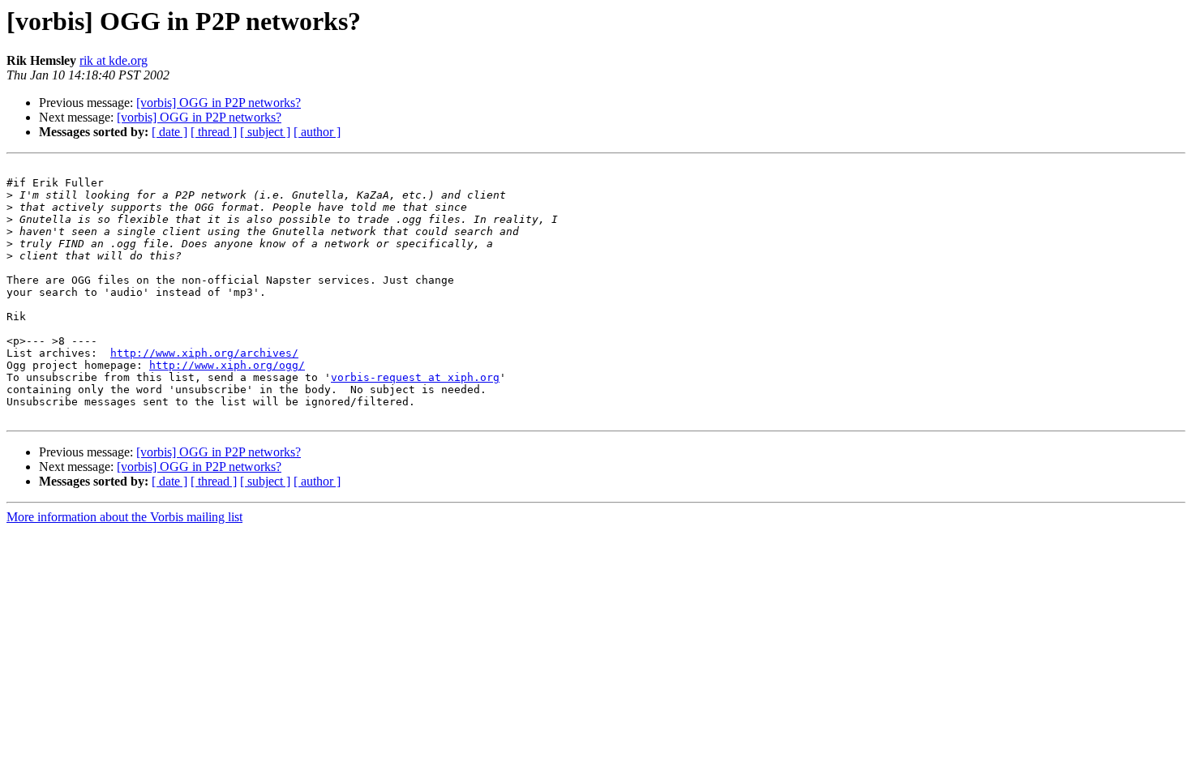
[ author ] (317, 132)
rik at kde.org (113, 60)
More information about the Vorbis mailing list (124, 517)
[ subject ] (265, 132)
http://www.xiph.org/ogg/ (227, 365)
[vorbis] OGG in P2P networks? (218, 102)
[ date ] (169, 132)
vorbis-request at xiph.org (415, 377)
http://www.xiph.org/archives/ (204, 353)
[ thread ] (214, 132)
